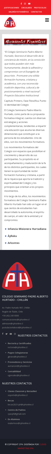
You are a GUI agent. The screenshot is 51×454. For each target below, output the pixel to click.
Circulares (26, 8)
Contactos (36, 12)
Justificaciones (11, 8)
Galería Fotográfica (19, 12)
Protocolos (40, 8)
